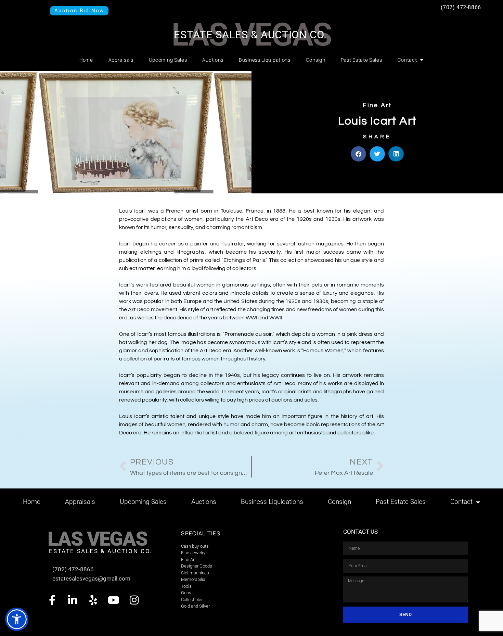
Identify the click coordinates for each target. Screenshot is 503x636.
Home (86, 59)
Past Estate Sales (361, 59)
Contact (407, 59)
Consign (315, 59)
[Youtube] (113, 600)
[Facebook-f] (52, 600)
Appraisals (120, 59)
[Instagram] (134, 600)
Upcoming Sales (168, 59)
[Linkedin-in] (72, 600)
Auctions (212, 59)
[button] (358, 154)
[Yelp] (93, 600)
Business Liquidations (265, 59)
